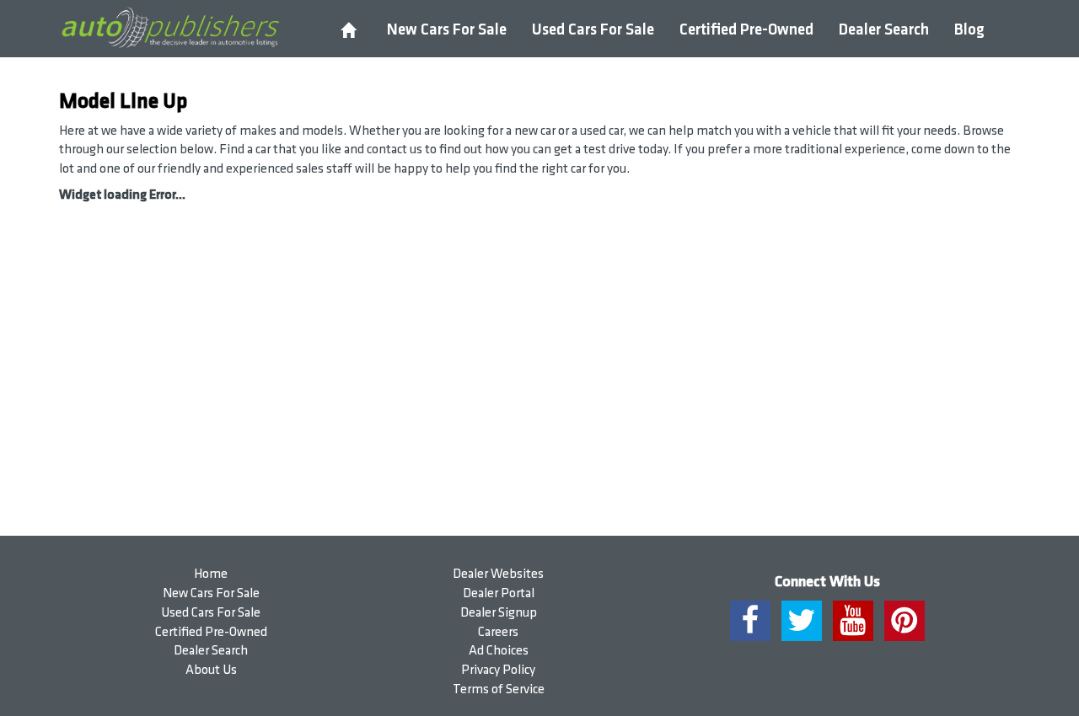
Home (211, 574)
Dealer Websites (498, 574)
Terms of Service (499, 689)
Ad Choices (499, 651)
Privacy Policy (498, 670)
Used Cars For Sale (593, 30)
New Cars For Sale (447, 30)
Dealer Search (884, 30)
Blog (969, 30)
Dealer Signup (498, 613)
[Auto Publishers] (170, 28)
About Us (211, 670)
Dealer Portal (498, 593)
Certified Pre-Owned (746, 30)
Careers (498, 632)
